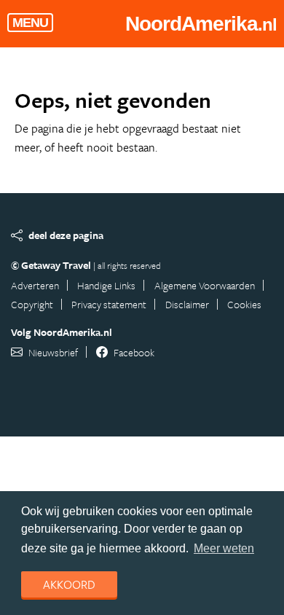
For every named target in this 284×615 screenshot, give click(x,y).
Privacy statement (108, 304)
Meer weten (224, 548)
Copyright (32, 304)
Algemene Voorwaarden (204, 285)
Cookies (244, 304)
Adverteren (35, 285)
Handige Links (106, 285)
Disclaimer (187, 304)
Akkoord (69, 584)
